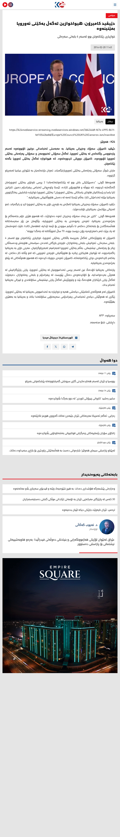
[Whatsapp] (64, 347)
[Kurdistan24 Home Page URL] (60, 5)
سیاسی (111, 15)
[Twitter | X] (55, 347)
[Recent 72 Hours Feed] (10, 4)
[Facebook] (47, 347)
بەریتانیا (99, 121)
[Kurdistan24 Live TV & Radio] (5, 4)
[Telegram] (72, 347)
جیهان (110, 121)
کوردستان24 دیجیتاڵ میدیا (58, 337)
